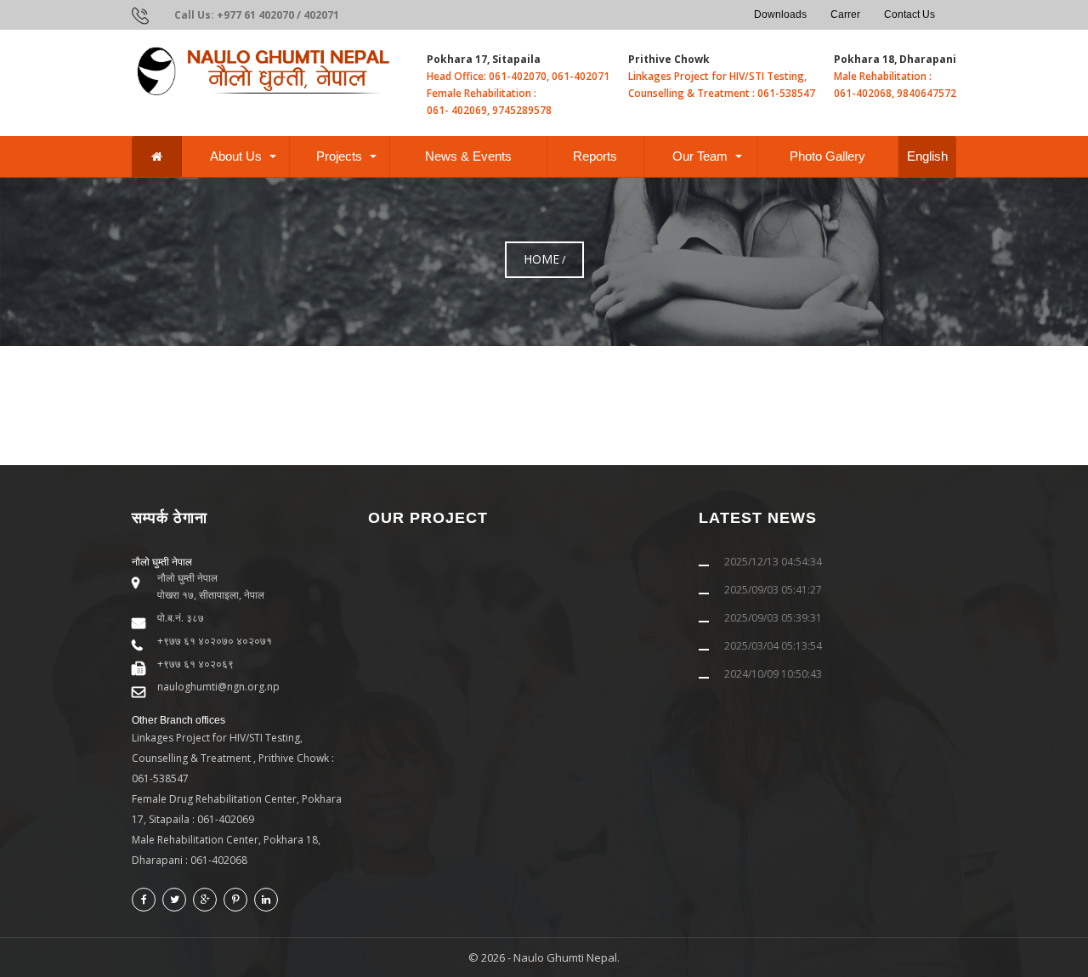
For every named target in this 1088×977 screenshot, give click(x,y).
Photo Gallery (827, 156)
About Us (236, 156)
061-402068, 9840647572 (895, 93)
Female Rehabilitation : (481, 93)
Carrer (845, 14)
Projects (339, 156)
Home (541, 259)
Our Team (700, 156)
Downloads (780, 14)
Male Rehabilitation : (883, 76)
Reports (595, 156)
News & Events (468, 156)
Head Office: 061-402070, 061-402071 (518, 76)
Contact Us (909, 14)
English (927, 156)
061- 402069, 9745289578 (489, 110)
